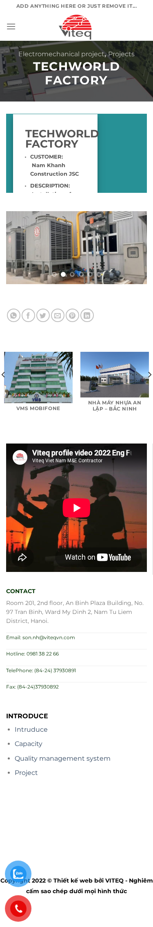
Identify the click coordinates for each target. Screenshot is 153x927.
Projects (121, 54)
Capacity (28, 744)
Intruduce (31, 729)
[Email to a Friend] (57, 315)
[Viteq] (77, 26)
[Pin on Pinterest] (72, 315)
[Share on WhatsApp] (13, 315)
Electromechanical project (61, 54)
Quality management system (63, 758)
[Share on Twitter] (43, 315)
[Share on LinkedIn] (87, 315)
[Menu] (11, 26)
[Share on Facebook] (28, 315)
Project (26, 773)
